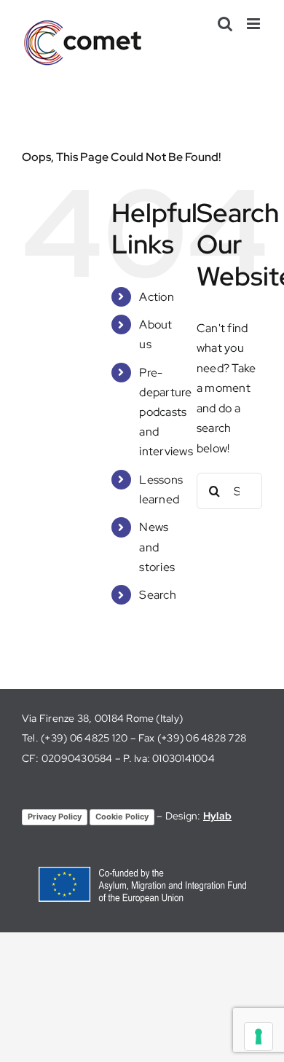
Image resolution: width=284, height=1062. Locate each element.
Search (157, 594)
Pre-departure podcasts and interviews (165, 412)
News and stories (157, 546)
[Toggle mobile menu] (254, 23)
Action (156, 296)
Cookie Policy (122, 816)
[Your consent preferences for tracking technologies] (258, 1036)
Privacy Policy (55, 816)
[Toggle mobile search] (225, 23)
